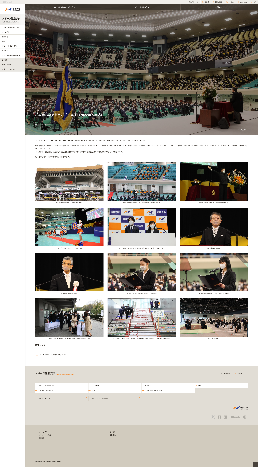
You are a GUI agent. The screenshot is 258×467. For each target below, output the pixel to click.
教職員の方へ (114, 435)
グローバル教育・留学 (9, 46)
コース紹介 (5, 32)
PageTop (255, 464)
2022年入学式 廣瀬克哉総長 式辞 (52, 354)
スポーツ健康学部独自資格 (11, 55)
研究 (3, 41)
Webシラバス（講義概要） (100, 398)
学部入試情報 (6, 64)
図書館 (4, 60)
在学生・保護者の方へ (142, 7)
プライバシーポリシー (46, 435)
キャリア (5, 51)
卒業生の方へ (219, 7)
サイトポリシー (44, 432)
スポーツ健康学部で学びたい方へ (64, 7)
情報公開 (41, 438)
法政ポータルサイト (9, 69)
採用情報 (112, 432)
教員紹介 (5, 37)
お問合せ (240, 373)
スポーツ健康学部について (11, 27)
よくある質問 (225, 373)
